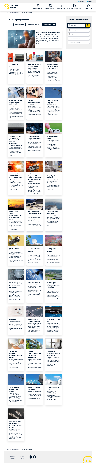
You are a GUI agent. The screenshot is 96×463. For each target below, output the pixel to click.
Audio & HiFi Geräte (19, 24)
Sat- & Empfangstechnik (49, 24)
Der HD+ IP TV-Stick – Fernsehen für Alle (34, 65)
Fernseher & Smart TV (33, 24)
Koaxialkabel (12, 319)
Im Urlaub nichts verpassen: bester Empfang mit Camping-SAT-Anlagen (53, 284)
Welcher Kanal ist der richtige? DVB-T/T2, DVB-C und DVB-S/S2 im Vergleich (15, 424)
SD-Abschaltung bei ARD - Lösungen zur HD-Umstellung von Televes (52, 67)
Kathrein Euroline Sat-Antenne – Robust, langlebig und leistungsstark (15, 103)
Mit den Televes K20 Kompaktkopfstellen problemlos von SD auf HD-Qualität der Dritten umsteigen (34, 177)
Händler (82, 1)
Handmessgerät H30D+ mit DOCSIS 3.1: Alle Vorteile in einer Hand (15, 175)
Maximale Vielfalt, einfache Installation (34, 320)
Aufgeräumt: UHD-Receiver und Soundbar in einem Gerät (53, 353)
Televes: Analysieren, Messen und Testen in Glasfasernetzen (34, 138)
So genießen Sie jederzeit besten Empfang (51, 250)
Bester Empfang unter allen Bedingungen (34, 283)
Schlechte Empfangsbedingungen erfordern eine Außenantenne (34, 354)
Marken (90, 1)
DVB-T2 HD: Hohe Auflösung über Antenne (14, 389)
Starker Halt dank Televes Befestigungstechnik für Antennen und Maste (15, 215)
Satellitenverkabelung (53, 387)
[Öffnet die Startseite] (12, 7)
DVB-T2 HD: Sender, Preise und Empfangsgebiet (52, 102)
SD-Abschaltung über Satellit (53, 137)
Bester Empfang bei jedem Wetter (52, 212)
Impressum (12, 456)
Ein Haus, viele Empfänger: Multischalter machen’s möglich (15, 354)
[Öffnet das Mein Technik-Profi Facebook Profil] (35, 457)
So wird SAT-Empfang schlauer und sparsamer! (34, 250)
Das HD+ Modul (13, 64)
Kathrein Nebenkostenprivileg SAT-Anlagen (34, 102)
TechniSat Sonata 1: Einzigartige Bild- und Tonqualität (53, 175)
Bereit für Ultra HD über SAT (53, 320)
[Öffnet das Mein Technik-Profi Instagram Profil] (30, 457)
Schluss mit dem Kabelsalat (14, 249)
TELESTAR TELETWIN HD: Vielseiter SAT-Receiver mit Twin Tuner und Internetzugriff (15, 140)
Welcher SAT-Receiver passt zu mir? (34, 388)
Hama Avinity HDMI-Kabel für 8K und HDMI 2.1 (34, 213)
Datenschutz (12, 458)
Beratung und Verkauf (76, 30)
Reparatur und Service (76, 34)
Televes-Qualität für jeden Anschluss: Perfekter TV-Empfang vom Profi (48, 33)
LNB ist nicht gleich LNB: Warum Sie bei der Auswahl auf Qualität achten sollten (16, 284)
